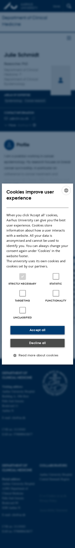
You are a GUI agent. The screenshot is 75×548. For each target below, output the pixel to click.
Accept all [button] (38, 330)
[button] (37, 355)
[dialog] (37, 274)
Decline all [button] (37, 343)
